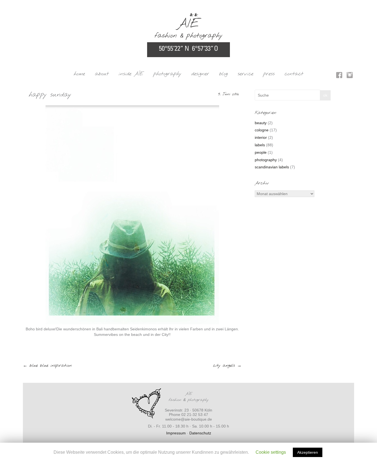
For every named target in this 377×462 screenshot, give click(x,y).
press (269, 74)
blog (223, 74)
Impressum (176, 433)
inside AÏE (131, 74)
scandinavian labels (272, 167)
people (261, 152)
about (102, 74)
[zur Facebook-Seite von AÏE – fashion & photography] (339, 76)
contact (294, 74)
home (79, 74)
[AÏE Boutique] (188, 15)
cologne (262, 130)
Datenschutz (200, 433)
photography (167, 74)
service (245, 74)
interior (261, 137)
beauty (261, 123)
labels (260, 145)
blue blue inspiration (47, 365)
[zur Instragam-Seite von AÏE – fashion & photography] (349, 76)
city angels (227, 365)
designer (200, 74)
